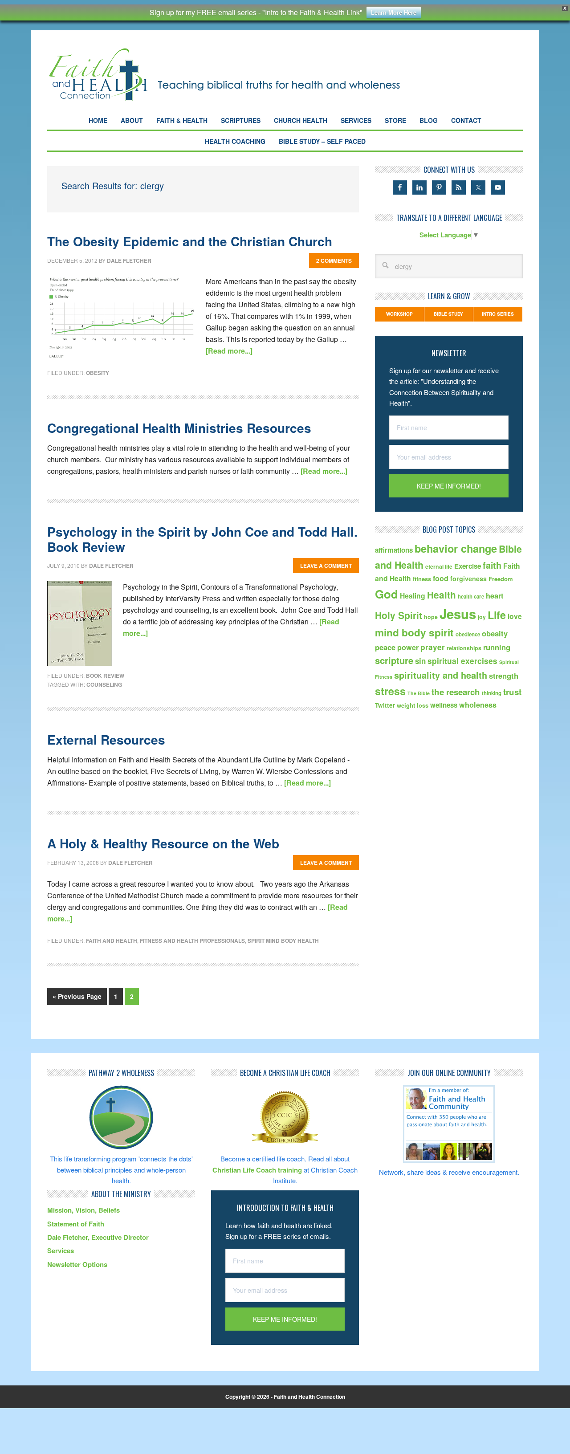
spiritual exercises (462, 660)
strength (503, 675)
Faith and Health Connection (240, 74)
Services (60, 1250)
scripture (394, 660)
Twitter (385, 705)
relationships (464, 648)
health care (471, 596)
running (496, 647)
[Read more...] (229, 351)
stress (390, 691)
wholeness (478, 705)
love (515, 616)
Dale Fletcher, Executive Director (98, 1237)
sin (420, 661)
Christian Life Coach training (257, 1170)
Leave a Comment (326, 566)
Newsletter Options (77, 1264)
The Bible (418, 693)
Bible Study (448, 314)
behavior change (456, 548)
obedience (468, 634)
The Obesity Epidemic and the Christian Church (189, 241)
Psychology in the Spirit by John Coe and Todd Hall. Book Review (202, 539)
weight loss (412, 705)
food (440, 578)
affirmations (394, 550)
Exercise (467, 566)
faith (492, 565)
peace (385, 647)
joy (482, 617)
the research (456, 692)
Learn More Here (393, 12)
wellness (443, 705)
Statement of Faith (75, 1224)
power (408, 647)
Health (441, 594)
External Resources (106, 739)
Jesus (458, 613)
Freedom (501, 578)
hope (431, 617)
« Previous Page (77, 996)
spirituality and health (440, 675)
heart (494, 596)
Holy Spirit (398, 615)
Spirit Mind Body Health (283, 941)
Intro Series (498, 314)
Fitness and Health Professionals (192, 941)
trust (512, 692)
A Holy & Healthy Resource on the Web (163, 843)
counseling (104, 684)
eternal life (438, 566)
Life (497, 614)
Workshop (399, 314)
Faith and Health (111, 941)
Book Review (105, 676)
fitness (422, 578)
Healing (412, 596)
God (386, 594)
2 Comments (334, 261)
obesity (97, 373)
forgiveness (468, 578)
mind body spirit (414, 632)
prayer (432, 646)
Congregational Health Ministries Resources (179, 428)
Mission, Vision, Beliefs (83, 1210)
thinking (491, 693)
